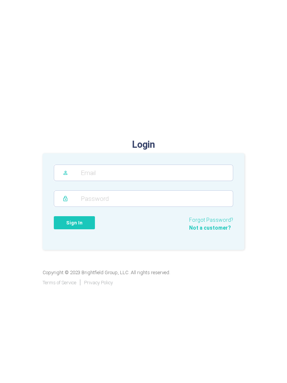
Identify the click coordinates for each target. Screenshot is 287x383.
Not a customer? (210, 228)
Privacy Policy (98, 282)
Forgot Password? (211, 220)
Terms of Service (59, 282)
